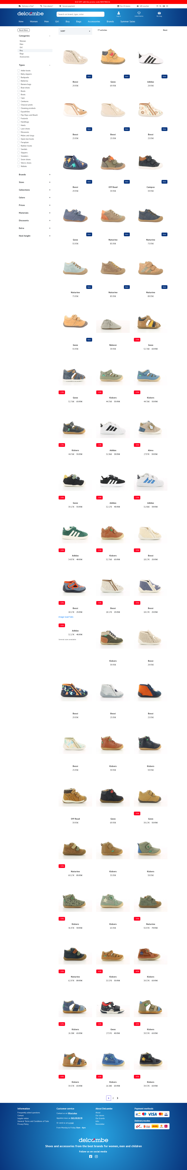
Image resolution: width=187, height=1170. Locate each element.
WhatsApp (72, 1113)
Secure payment (68, 6)
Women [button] (34, 21)
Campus (151, 187)
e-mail (71, 1123)
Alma (150, 450)
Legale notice (23, 1118)
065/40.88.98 (76, 1118)
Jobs (97, 1121)
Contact (21, 1115)
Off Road (113, 187)
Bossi (75, 81)
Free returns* (48, 6)
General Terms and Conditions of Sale (33, 1121)
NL (160, 6)
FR (157, 6)
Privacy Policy (23, 1124)
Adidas (150, 81)
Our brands (100, 1118)
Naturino (113, 239)
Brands (110, 21)
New (21, 21)
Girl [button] (57, 21)
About (98, 1112)
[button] (119, 14)
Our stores (100, 1115)
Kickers (113, 397)
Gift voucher (144, 6)
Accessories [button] (94, 21)
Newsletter (100, 1124)
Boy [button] (68, 21)
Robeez (113, 345)
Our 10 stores (125, 6)
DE (167, 6)
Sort (63, 31)
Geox (113, 81)
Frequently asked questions (29, 1112)
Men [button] (46, 21)
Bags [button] (78, 21)
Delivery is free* (28, 6)
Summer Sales (127, 21)
